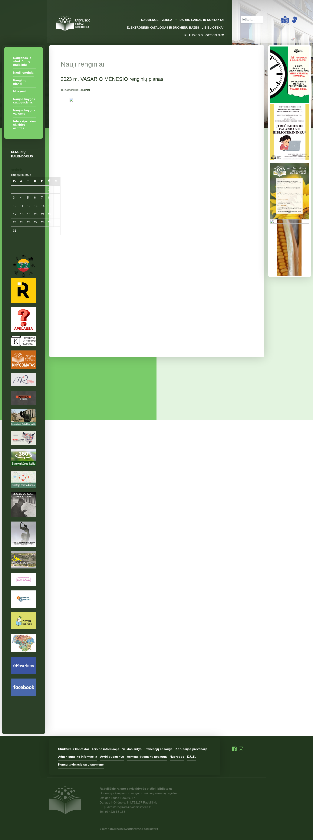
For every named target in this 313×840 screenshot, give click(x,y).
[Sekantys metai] (18, 170)
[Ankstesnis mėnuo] (15, 170)
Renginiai (84, 90)
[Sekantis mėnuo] (21, 170)
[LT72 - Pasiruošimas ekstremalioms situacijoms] (23, 272)
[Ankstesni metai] (12, 170)
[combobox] (252, 19)
